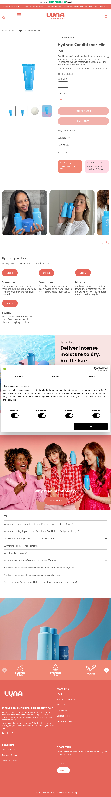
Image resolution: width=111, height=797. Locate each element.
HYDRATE (13, 30)
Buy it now (83, 121)
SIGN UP (63, 770)
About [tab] (92, 376)
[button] (100, 239)
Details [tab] (55, 376)
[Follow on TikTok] (11, 733)
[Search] (3, 17)
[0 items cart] (106, 16)
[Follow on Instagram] (7, 733)
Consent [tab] (19, 376)
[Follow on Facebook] (3, 733)
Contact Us (62, 710)
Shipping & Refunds (66, 699)
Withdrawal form (10, 760)
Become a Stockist (65, 721)
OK (90, 426)
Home (4, 30)
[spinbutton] (68, 99)
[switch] (42, 415)
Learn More (55, 500)
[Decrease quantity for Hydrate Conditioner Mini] (61, 99)
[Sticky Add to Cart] (105, 788)
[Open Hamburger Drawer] (19, 14)
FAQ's (59, 694)
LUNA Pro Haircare (49, 792)
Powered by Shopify (68, 792)
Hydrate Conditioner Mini (31, 30)
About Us (61, 704)
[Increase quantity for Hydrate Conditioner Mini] (75, 99)
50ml (63, 84)
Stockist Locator (64, 716)
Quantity (62, 93)
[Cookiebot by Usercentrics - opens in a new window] (96, 369)
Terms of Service (9, 755)
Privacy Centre (8, 749)
